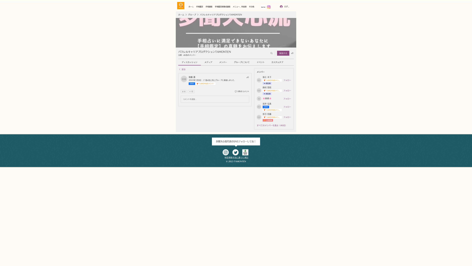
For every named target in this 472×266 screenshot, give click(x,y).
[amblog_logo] (245, 152)
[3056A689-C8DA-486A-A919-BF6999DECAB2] (263, 7)
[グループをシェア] (292, 53)
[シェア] (247, 77)
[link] (189, 62)
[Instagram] (269, 7)
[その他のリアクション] (191, 91)
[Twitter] (235, 152)
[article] (215, 89)
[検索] (271, 53)
